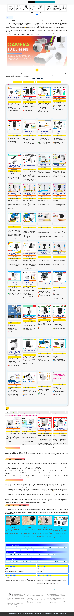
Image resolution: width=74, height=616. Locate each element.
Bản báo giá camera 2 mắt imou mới (37, 547)
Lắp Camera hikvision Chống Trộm (39, 554)
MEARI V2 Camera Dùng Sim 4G (59, 97)
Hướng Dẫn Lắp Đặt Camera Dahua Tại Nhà (43, 413)
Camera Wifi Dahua (47, 556)
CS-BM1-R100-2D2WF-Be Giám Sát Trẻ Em (44, 194)
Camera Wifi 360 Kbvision (50, 554)
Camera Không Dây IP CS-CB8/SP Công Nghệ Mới (14, 383)
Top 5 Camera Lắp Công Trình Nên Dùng (60, 547)
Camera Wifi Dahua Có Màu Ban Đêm (26, 554)
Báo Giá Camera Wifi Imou (48, 547)
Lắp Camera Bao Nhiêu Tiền (10, 575)
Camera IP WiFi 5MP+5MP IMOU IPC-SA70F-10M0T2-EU (59, 380)
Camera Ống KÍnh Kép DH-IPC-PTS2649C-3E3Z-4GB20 (29, 317)
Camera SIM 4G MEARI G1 (14, 319)
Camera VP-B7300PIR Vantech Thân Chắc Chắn (29, 282)
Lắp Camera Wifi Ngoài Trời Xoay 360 (12, 556)
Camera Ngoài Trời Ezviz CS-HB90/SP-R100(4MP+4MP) (44, 316)
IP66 (56, 81)
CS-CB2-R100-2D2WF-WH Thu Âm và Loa (14, 194)
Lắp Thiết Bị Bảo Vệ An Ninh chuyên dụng (38, 561)
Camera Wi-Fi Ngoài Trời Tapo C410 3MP (29, 224)
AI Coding (52, 81)
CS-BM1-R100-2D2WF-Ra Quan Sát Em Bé (29, 194)
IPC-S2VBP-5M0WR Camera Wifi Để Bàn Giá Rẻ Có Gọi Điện (29, 131)
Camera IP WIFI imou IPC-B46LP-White (44, 382)
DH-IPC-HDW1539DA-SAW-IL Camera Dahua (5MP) (44, 429)
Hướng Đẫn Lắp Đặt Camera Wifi (15, 415)
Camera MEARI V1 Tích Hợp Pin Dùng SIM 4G (59, 349)
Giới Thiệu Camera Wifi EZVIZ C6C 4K (13, 526)
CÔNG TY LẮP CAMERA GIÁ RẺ (15, 590)
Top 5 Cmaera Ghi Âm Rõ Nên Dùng (27, 549)
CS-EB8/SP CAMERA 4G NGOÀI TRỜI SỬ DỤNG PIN (59, 165)
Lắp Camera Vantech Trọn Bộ (62, 561)
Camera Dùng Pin (37, 13)
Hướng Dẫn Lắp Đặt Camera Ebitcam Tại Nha (27, 413)
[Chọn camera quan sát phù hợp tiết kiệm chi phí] (66, 8)
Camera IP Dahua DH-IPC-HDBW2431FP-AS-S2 (41, 412)
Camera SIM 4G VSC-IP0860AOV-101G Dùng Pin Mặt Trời (59, 283)
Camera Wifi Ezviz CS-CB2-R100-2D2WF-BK (44, 253)
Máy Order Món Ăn (41, 566)
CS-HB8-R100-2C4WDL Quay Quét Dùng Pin (44, 165)
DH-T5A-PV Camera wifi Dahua (13, 427)
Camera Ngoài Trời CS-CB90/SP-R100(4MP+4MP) (59, 316)
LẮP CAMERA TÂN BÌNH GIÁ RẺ (15, 2)
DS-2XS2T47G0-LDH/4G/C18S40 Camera (59, 131)
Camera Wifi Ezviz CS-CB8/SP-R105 (29, 254)
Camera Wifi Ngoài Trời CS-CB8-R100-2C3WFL (44, 223)
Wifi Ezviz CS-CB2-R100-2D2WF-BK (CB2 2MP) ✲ (14, 98)
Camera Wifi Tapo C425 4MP (14, 223)
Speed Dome (47, 81)
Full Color (32, 81)
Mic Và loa (15, 81)
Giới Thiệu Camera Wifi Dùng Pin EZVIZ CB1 (29, 526)
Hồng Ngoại (27, 81)
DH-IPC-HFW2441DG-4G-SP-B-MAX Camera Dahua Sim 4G (29, 165)
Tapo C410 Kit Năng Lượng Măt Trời (44, 98)
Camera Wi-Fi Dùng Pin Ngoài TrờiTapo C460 (14, 282)
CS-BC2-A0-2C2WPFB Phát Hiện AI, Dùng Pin (59, 194)
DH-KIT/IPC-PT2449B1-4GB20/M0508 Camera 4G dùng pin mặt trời (14, 166)
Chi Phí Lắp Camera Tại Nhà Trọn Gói (44, 575)
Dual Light (20, 81)
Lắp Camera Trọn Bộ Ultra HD (51, 561)
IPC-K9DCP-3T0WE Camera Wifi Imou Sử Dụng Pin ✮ (44, 131)
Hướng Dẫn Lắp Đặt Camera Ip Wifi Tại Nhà (29, 415)
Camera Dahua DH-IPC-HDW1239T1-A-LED (57, 412)
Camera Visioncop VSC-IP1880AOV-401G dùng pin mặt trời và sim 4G (44, 284)
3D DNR (59, 81)
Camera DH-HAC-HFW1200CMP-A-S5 (24, 412)
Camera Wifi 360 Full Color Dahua (25, 556)
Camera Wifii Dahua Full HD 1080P (37, 556)
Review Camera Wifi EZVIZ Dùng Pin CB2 (45, 526)
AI (35, 81)
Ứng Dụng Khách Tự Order (10, 566)
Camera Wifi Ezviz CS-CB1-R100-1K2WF (59, 253)
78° (23, 81)
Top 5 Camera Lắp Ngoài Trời (25, 547)
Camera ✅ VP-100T (13, 412)
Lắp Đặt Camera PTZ (10, 84)
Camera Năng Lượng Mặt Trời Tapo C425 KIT (44, 349)
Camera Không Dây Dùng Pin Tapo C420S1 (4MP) (29, 383)
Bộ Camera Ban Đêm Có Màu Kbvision (23, 561)
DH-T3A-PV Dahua (28, 427)
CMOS (38, 81)
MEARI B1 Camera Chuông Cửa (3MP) (14, 131)
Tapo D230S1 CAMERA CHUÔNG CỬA (29, 98)
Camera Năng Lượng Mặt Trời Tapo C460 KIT (29, 351)
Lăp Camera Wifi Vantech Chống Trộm (12, 554)
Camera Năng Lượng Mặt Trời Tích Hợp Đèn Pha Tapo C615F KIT (14, 352)
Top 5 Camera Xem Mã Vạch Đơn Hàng (40, 549)
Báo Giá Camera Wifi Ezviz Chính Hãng (61, 527)
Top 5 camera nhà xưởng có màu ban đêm (13, 549)
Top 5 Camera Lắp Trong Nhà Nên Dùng (13, 547)
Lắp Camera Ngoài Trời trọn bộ (11, 561)
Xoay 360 (42, 81)
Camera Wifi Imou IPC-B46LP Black (59, 223)
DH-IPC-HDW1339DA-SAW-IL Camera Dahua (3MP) (60, 429)
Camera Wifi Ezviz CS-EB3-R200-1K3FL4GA (14, 254)
